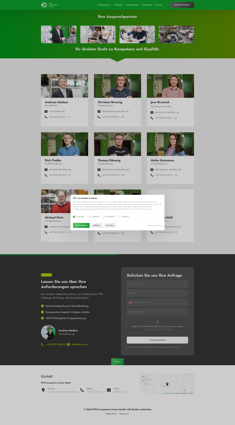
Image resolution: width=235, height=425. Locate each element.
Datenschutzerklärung (155, 225)
